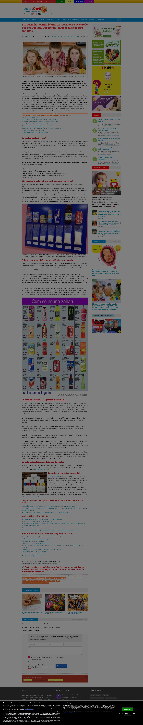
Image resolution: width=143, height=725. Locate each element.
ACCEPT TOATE (127, 709)
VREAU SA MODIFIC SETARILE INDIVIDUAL (127, 714)
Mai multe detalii (29, 709)
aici (44, 717)
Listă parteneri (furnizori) (69, 712)
